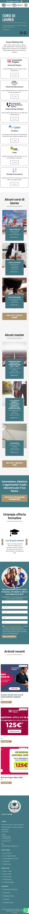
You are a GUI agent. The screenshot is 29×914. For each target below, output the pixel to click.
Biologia (19, 299)
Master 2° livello (14, 448)
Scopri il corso (13, 237)
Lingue (18, 234)
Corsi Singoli (6, 861)
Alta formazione (7, 876)
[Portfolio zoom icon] (12, 218)
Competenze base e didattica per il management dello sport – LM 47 (14, 364)
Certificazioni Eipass (8, 902)
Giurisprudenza (14, 267)
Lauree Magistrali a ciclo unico (10, 858)
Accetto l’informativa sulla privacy (13, 626)
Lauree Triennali (12, 234)
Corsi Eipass (6, 899)
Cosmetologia (14, 443)
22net (22, 911)
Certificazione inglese (8, 882)
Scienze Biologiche (14, 297)
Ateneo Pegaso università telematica (14, 368)
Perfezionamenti (7, 879)
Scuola (17, 372)
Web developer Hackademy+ (10, 889)
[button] (2, 542)
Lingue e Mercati (14, 229)
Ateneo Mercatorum (14, 231)
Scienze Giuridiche (14, 262)
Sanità (18, 449)
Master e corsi (13, 372)
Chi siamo (14, 75)
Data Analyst (6, 892)
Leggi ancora (5, 702)
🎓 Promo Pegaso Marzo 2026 (11, 777)
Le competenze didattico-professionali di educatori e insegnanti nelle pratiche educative (14, 404)
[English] (25, 2)
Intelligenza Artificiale (8, 896)
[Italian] (27, 2)
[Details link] (16, 218)
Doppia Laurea (7, 864)
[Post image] (14, 222)
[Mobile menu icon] (25, 5)
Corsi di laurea (14, 233)
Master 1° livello (14, 371)
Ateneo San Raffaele (12, 299)
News (2, 699)
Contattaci (14, 184)
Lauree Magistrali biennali (9, 856)
